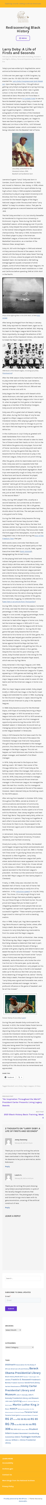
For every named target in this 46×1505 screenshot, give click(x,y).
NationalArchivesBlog (25, 57)
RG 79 (9, 1424)
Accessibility (7, 1463)
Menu (24, 38)
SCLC (19, 1429)
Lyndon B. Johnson (27, 1401)
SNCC (27, 1429)
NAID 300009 (25, 551)
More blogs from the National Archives (18, 1480)
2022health (10, 1365)
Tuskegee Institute (30, 1436)
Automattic (23, 1501)
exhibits (8, 1380)
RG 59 (20, 1419)
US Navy (37, 1086)
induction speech (23, 891)
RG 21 (9, 1419)
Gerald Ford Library (32, 1383)
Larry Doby (19, 1086)
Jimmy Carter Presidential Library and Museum (21, 1390)
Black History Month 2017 (14, 1377)
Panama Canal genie (12, 1415)
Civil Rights (6, 59)
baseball (11, 1086)
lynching (17, 1401)
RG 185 (29, 1424)
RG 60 (27, 1419)
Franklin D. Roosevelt (21, 1379)
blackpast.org (7, 373)
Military (14, 59)
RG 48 (15, 1419)
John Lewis (9, 1401)
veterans (8, 1440)
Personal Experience (24, 59)
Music (7, 1409)
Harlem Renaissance (12, 1386)
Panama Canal (31, 1412)
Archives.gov (7, 1469)
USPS (23, 1018)
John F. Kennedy (22, 1395)
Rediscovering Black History (23, 29)
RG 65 (34, 1419)
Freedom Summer (17, 1383)
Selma (23, 1429)
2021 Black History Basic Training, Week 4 (24, 1115)
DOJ (38, 1377)
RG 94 (16, 1425)
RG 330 (14, 1429)
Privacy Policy (8, 1486)
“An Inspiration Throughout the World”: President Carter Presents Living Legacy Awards (22, 1101)
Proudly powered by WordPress (15, 1499)
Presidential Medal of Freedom (29, 1415)
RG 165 (22, 1424)
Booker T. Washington (30, 1377)
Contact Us (7, 1475)
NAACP (13, 1408)
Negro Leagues (28, 1086)
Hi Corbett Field (28, 98)
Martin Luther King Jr (26, 1404)
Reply (7, 1166)
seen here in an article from (19, 602)
